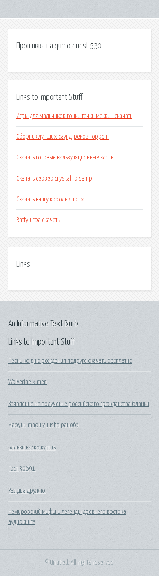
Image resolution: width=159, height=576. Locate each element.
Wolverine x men (27, 382)
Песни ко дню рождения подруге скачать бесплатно (70, 361)
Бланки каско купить (32, 447)
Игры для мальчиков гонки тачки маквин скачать (74, 116)
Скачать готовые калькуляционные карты (65, 157)
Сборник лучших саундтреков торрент (62, 136)
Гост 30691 (21, 468)
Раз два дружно (26, 490)
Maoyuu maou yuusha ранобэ (43, 425)
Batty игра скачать (38, 220)
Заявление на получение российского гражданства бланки (78, 404)
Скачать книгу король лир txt (51, 199)
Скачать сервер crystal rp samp (54, 178)
